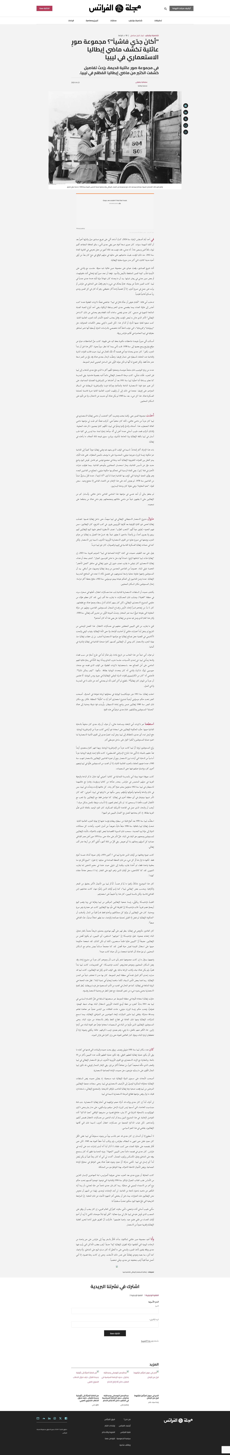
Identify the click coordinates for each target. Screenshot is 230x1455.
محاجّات (113, 20)
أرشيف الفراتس (125, 1425)
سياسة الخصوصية (146, 1340)
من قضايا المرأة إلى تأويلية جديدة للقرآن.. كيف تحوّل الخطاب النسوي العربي (87, 1398)
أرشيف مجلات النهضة (181, 8)
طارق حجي (95, 1404)
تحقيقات (158, 20)
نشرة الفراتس (125, 1432)
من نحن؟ (127, 1419)
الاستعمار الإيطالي (136, 1272)
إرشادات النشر (110, 1425)
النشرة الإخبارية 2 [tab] (136, 1295)
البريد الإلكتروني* (154, 1319)
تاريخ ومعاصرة (92, 20)
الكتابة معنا (44, 8)
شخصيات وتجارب (135, 20)
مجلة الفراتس (150, 232)
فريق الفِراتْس (109, 1419)
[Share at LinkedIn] (185, 112)
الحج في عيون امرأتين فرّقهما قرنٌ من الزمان (146, 1397)
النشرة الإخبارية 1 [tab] (151, 1295)
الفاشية (128, 1272)
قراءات (71, 20)
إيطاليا (145, 1272)
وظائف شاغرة (125, 1445)
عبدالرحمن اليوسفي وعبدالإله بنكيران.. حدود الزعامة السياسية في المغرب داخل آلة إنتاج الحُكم (115, 1398)
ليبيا (142, 35)
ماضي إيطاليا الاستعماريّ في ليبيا (137, 232)
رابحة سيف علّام (153, 1402)
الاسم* (157, 1305)
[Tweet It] (185, 118)
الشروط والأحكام (108, 1432)
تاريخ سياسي (135, 35)
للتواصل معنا (110, 1438)
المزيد (154, 1364)
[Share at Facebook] (185, 105)
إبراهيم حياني (124, 1404)
